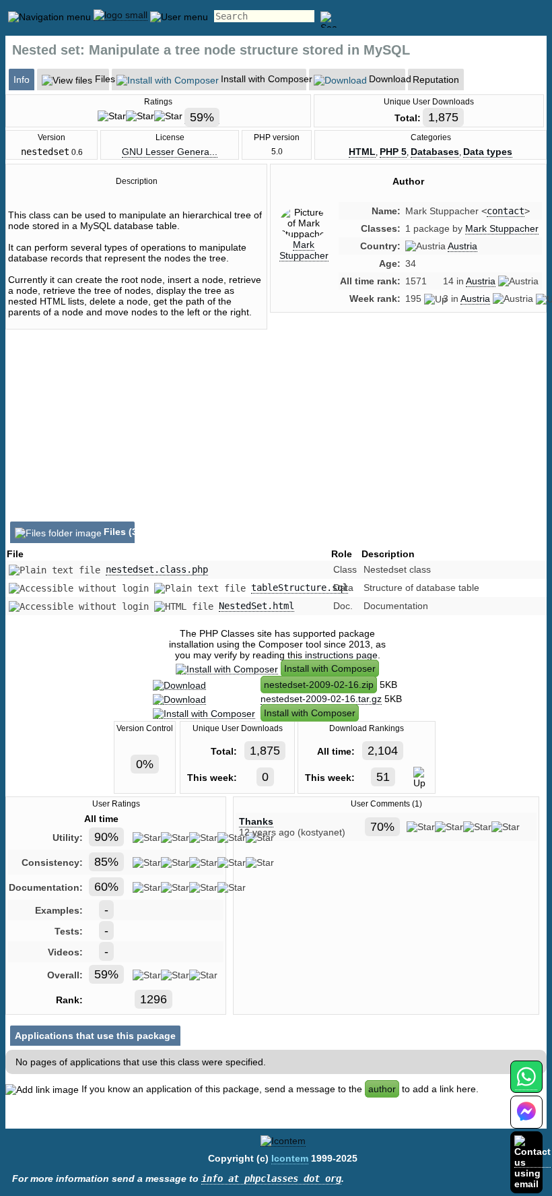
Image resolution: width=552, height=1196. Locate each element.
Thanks (256, 821)
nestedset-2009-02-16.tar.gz (321, 698)
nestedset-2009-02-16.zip (319, 684)
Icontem (289, 1158)
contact (505, 211)
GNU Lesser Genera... (169, 151)
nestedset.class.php (157, 569)
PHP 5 (393, 151)
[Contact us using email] (532, 1162)
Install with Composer (330, 668)
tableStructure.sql (299, 587)
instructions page (341, 655)
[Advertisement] (408, 437)
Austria (462, 246)
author (382, 1088)
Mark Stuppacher (304, 250)
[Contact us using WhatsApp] (526, 1084)
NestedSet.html (256, 605)
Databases (435, 151)
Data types (487, 151)
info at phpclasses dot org (271, 1178)
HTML (362, 151)
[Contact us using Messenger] (526, 1120)
